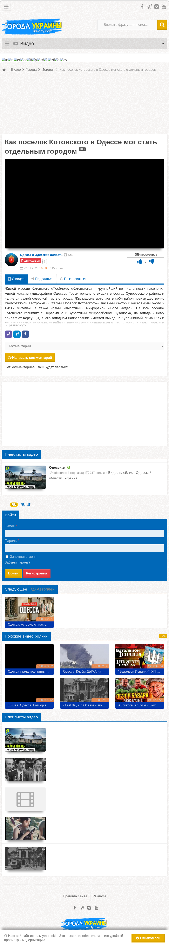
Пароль (11, 541)
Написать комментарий (32, 358)
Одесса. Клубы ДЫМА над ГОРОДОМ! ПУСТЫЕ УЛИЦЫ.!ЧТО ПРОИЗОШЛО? (86, 671)
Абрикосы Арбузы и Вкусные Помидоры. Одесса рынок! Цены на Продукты (141, 705)
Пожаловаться (75, 279)
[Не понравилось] (152, 261)
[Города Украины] (32, 27)
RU (14, 505)
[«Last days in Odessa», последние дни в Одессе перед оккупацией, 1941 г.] (84, 692)
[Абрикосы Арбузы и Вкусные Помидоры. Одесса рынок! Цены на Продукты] (139, 692)
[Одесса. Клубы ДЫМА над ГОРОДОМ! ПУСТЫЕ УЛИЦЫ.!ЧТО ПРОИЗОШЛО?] (84, 658)
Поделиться (43, 279)
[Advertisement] (84, 105)
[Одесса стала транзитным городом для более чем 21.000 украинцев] (29, 658)
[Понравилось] (139, 261)
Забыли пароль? (17, 562)
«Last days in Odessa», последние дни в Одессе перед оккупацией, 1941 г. (86, 705)
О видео (18, 279)
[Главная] (4, 69)
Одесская (57, 467)
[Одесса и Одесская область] (11, 259)
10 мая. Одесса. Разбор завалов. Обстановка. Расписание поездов (31, 705)
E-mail (10, 526)
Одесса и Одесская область (41, 255)
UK (29, 505)
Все (163, 636)
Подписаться (30, 260)
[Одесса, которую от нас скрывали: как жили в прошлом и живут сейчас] (29, 611)
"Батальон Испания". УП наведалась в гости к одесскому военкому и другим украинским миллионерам (141, 671)
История (57, 268)
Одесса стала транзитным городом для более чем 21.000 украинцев (31, 671)
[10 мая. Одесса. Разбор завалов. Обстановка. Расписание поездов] (29, 692)
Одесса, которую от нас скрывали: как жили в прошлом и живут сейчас (31, 624)
